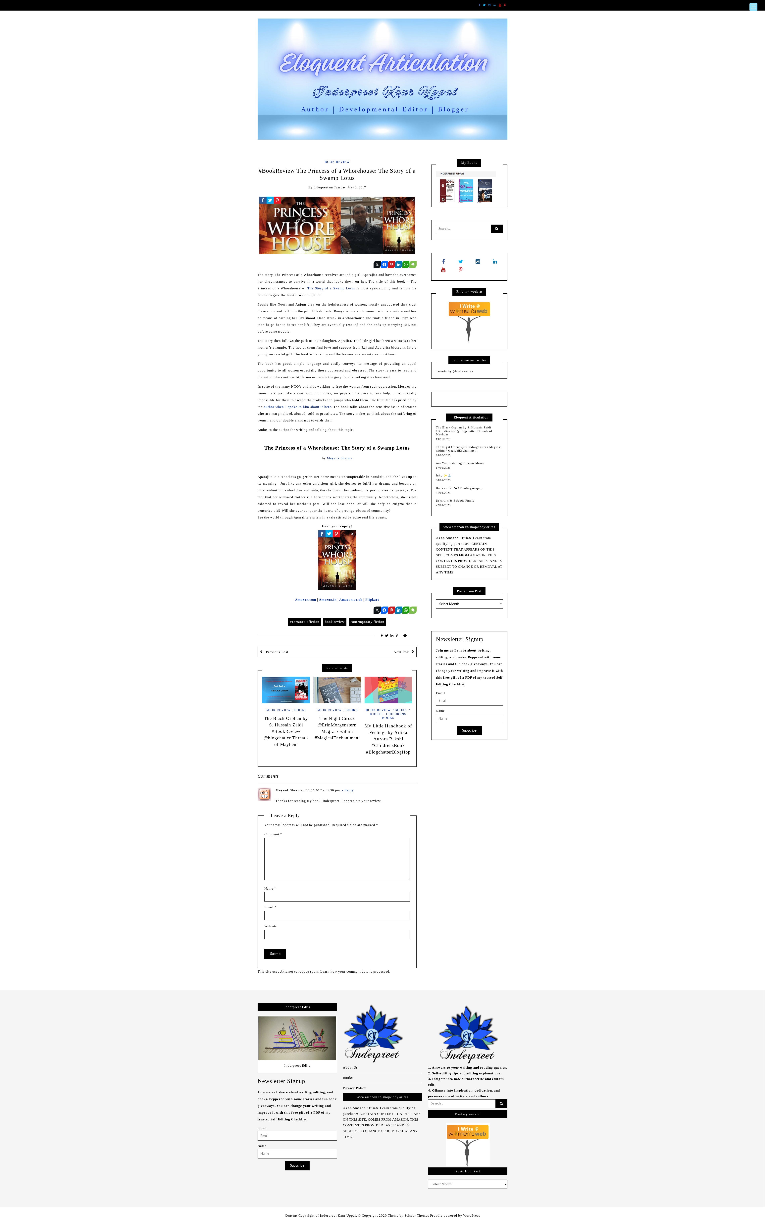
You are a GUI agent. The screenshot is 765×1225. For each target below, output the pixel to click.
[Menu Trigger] (753, 7)
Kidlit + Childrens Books (388, 715)
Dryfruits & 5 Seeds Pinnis (455, 500)
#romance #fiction (304, 622)
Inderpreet (321, 187)
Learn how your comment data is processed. (355, 971)
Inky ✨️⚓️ (443, 475)
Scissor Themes (416, 1215)
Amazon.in (327, 600)
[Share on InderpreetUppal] (384, 264)
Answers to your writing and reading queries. (469, 1067)
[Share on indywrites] (377, 264)
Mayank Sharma (339, 458)
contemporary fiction (367, 622)
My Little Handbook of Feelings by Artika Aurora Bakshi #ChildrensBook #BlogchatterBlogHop (388, 739)
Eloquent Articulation (471, 417)
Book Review (337, 162)
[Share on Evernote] (413, 264)
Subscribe (469, 730)
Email (270, 907)
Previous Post (276, 652)
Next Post (402, 652)
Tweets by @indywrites (454, 371)
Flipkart (372, 600)
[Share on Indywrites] (391, 264)
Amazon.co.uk (350, 600)
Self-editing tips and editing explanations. (466, 1073)
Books (300, 710)
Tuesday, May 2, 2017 (350, 187)
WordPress (471, 1215)
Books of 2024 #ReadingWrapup (459, 488)
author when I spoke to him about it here (297, 407)
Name (270, 888)
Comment (273, 834)
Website (270, 926)
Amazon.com (305, 600)
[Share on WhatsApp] (405, 264)
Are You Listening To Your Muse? (460, 463)
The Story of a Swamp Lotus (331, 288)
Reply (349, 790)
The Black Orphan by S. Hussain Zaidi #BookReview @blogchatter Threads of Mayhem (286, 731)
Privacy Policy (354, 1088)
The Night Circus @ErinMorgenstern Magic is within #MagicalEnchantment (468, 448)
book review (335, 622)
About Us (350, 1067)
